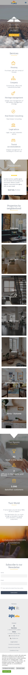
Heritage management (14, 97)
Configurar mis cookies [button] (8, 668)
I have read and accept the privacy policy (12, 588)
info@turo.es (15, 638)
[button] (25, 2)
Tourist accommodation (14, 145)
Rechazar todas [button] (20, 668)
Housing (14, 67)
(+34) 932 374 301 (14, 635)
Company (14, 82)
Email (2, 580)
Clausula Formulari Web (14, 647)
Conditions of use (14, 650)
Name (2, 572)
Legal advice (14, 129)
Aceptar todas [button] (6, 671)
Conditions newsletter (14, 644)
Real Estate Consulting (14, 116)
